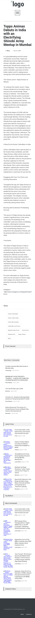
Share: (6, 306)
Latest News (18, 461)
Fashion (17, 449)
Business (7, 391)
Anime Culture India (13, 318)
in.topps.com (11, 280)
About (22, 614)
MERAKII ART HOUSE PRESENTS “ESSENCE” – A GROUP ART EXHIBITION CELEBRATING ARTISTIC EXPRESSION (17, 378)
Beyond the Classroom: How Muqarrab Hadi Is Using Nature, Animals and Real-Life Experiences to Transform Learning (23, 483)
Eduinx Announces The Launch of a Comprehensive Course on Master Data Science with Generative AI (17, 409)
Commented (15, 360)
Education (7, 413)
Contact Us (29, 614)
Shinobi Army (11, 334)
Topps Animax (22, 334)
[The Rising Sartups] (17, 4)
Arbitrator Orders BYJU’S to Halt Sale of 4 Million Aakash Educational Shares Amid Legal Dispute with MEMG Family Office (23, 574)
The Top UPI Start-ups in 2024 (14, 388)
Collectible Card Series (14, 326)
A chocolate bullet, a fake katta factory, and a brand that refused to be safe (22, 431)
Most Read (7, 360)
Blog (8, 50)
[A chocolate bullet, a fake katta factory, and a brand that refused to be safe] (8, 433)
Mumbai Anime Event (13, 330)
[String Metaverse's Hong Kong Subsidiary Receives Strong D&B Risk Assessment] (8, 458)
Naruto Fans (25, 330)
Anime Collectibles (13, 314)
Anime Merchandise (13, 322)
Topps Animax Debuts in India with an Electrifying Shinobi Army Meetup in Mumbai (18, 35)
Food (16, 435)
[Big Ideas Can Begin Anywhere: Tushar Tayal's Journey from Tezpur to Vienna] (8, 471)
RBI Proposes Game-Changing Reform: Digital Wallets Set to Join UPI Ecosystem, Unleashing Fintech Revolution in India (22, 524)
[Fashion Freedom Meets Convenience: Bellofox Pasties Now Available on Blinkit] (8, 445)
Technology (8, 370)
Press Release (8, 382)
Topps (22, 59)
